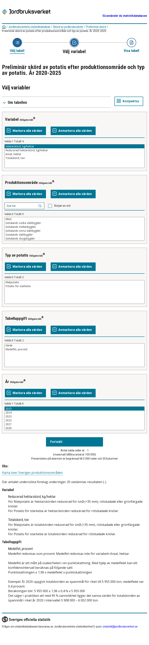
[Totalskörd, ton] (74, 158)
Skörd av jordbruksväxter (68, 26)
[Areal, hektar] (74, 154)
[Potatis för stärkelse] (74, 286)
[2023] (74, 416)
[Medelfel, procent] (74, 349)
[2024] (74, 412)
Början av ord (62, 205)
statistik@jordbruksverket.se (120, 626)
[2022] (74, 420)
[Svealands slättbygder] (74, 235)
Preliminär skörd (96, 26)
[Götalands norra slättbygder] (74, 231)
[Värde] (74, 345)
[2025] (74, 409)
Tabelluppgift (16, 318)
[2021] (74, 424)
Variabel (12, 119)
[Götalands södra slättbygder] (74, 223)
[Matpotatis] (74, 282)
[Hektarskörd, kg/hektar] (74, 146)
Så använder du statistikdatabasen (124, 15)
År (7, 381)
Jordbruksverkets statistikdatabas (29, 26)
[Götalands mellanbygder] (74, 227)
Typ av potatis (16, 255)
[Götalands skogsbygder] (74, 238)
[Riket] (74, 219)
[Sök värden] (40, 206)
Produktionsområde (21, 182)
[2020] (74, 428)
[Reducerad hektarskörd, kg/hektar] (74, 150)
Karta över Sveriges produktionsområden (32, 473)
